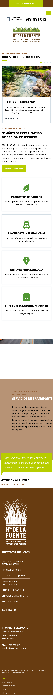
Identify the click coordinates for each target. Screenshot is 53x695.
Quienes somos (7, 690)
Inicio (3, 681)
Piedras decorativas (20, 102)
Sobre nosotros (14, 168)
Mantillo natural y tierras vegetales (12, 562)
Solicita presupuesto (25, 3)
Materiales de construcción (9, 582)
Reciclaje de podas (11, 570)
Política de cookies (17, 673)
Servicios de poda (11, 601)
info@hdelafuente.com (17, 648)
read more (11, 118)
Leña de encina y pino (13, 590)
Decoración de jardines (14, 575)
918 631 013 (35, 19)
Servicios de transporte (15, 595)
